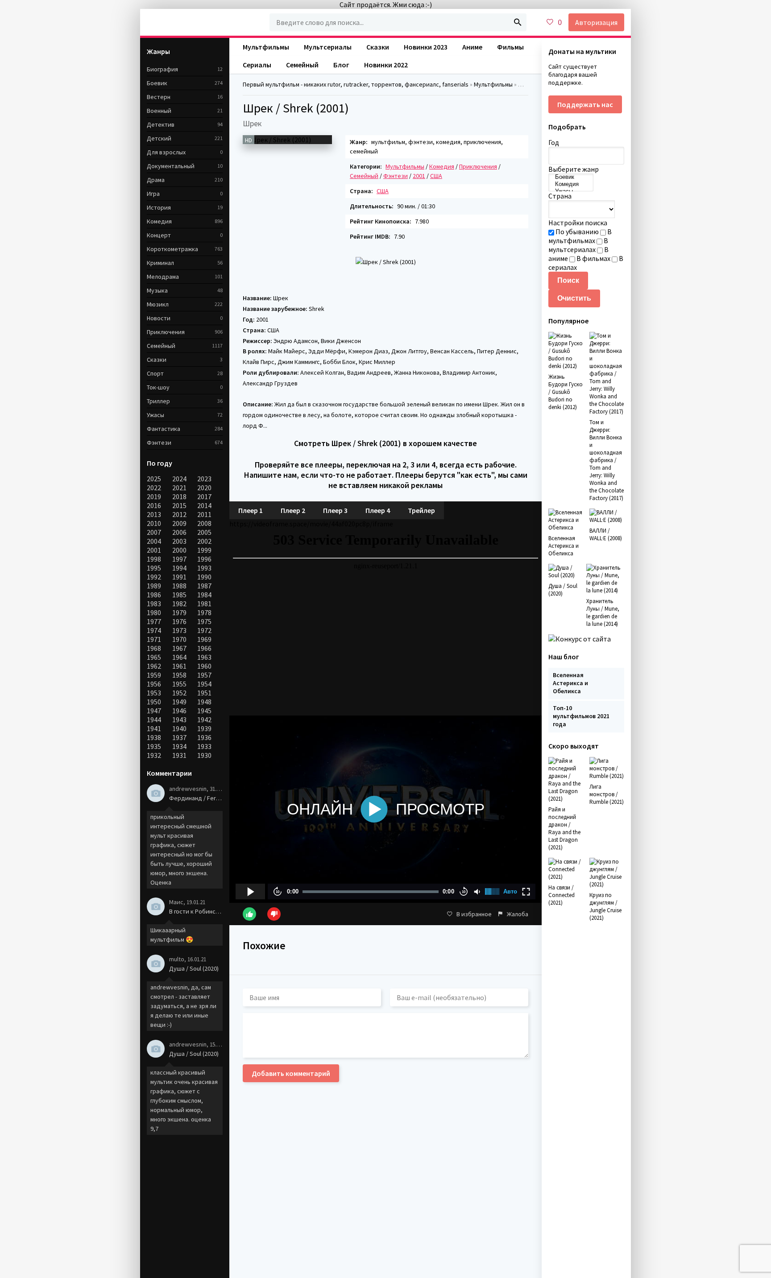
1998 (154, 558)
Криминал (160, 263)
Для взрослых (166, 152)
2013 (154, 514)
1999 (204, 550)
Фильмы (510, 46)
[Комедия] (571, 184)
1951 (204, 692)
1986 (154, 594)
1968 (154, 648)
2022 (154, 487)
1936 (204, 737)
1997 (179, 558)
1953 (154, 692)
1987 (204, 585)
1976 (179, 621)
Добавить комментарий (291, 1073)
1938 (154, 737)
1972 (204, 630)
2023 (204, 478)
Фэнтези (159, 442)
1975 (204, 621)
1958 (179, 674)
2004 (154, 541)
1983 (154, 603)
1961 (179, 666)
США (383, 191)
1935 (154, 746)
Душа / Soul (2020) (194, 968)
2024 (179, 478)
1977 (154, 621)
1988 (179, 585)
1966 (204, 648)
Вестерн (158, 97)
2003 (179, 541)
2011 (204, 514)
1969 (204, 639)
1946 (179, 710)
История (159, 207)
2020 (204, 487)
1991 (179, 576)
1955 (179, 683)
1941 (154, 728)
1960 (204, 666)
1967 (179, 648)
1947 (154, 710)
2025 (154, 478)
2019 (154, 496)
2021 (179, 487)
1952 (179, 692)
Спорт (155, 373)
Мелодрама (163, 277)
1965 (154, 657)
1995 (154, 567)
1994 (179, 567)
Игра (153, 194)
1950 (154, 701)
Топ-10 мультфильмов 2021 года (581, 716)
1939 (204, 728)
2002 (204, 541)
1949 (179, 701)
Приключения (478, 166)
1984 (204, 594)
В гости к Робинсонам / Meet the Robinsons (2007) (196, 911)
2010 (154, 523)
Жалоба (517, 914)
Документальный (171, 166)
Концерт (159, 235)
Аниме (472, 46)
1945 (204, 710)
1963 (204, 657)
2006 (179, 532)
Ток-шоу (158, 387)
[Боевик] (571, 177)
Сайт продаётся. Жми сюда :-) (386, 4)
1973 (179, 630)
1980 (154, 612)
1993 (204, 567)
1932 (154, 755)
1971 (154, 639)
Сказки (156, 360)
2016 (154, 505)
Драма (156, 180)
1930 (204, 755)
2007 (154, 532)
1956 (154, 683)
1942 (204, 719)
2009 (179, 523)
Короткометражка (172, 249)
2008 (204, 523)
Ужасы (155, 415)
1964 (179, 657)
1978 (204, 612)
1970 (179, 639)
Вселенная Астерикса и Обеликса (570, 683)
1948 (204, 701)
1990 (204, 576)
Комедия (159, 221)
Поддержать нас (585, 104)
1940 (179, 728)
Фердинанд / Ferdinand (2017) (196, 798)
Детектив (160, 124)
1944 (154, 719)
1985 (179, 594)
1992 (154, 576)
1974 (154, 630)
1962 (154, 666)
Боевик (157, 83)
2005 (204, 532)
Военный (159, 111)
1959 (154, 674)
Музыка (157, 290)
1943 (179, 719)
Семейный (161, 346)
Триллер (158, 401)
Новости (158, 318)
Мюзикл (158, 304)
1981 (204, 603)
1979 (179, 612)
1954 (204, 683)
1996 (204, 558)
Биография (162, 69)
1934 (179, 746)
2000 (179, 550)
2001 (154, 550)
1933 (204, 746)
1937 (179, 737)
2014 (204, 505)
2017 (204, 496)
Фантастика (163, 429)
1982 (179, 603)
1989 (154, 585)
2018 (179, 496)
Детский (159, 138)
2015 (179, 505)
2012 (179, 514)
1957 (204, 674)
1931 (179, 755)
